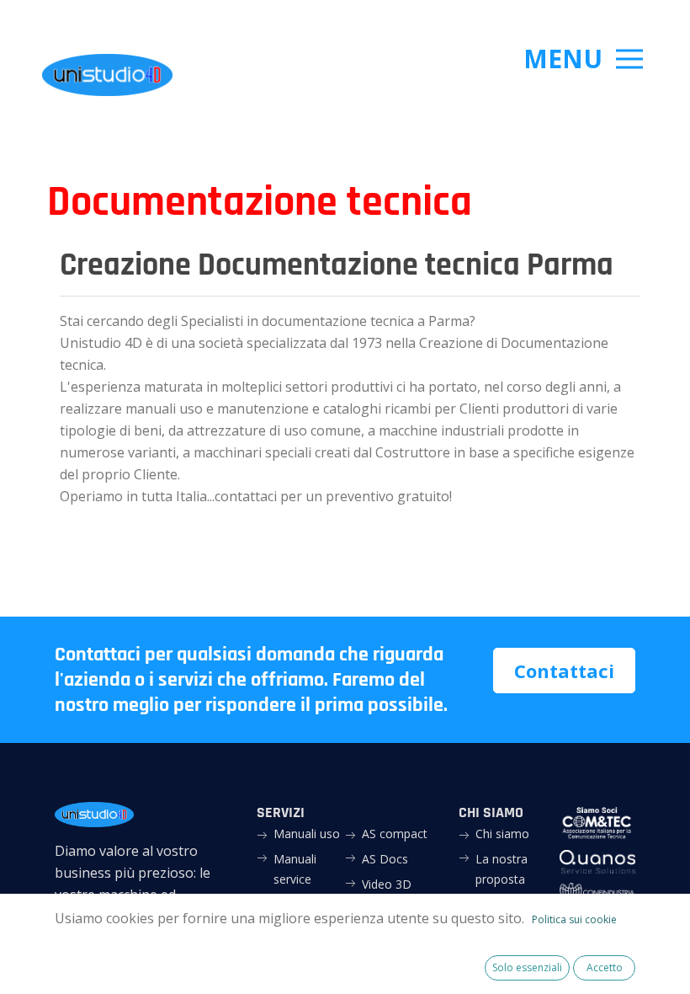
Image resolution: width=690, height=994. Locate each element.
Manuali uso (306, 834)
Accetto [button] (604, 967)
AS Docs (385, 859)
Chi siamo (502, 834)
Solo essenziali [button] (527, 967)
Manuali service (294, 869)
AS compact (394, 834)
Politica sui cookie (574, 919)
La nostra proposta (501, 869)
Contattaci (564, 670)
